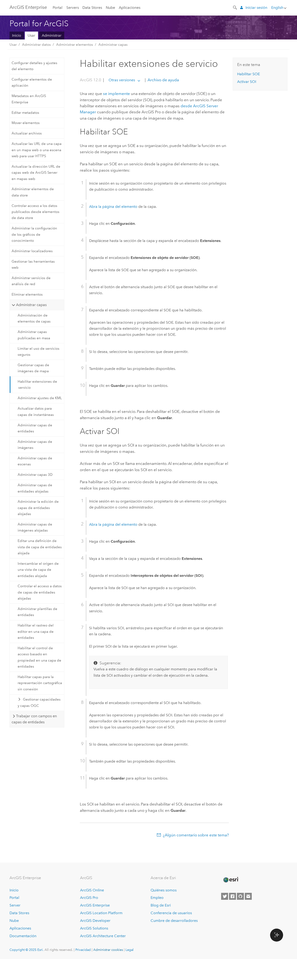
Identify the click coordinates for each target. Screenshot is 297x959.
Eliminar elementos (27, 294)
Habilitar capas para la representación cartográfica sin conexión (40, 683)
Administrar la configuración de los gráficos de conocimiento (34, 234)
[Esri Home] (231, 879)
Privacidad (83, 950)
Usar (31, 35)
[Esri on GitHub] (240, 896)
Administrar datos (36, 44)
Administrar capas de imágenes (35, 445)
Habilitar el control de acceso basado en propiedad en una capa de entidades (39, 657)
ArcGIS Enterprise (28, 7)
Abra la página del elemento (113, 206)
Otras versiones (122, 80)
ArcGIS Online (92, 890)
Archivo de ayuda (163, 80)
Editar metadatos (25, 113)
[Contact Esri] (248, 896)
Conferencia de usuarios (171, 913)
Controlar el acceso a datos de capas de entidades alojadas (40, 592)
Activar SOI (246, 81)
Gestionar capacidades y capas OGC (39, 702)
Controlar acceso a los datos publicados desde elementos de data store (35, 212)
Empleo (157, 897)
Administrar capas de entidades (35, 428)
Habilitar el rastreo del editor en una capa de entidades (36, 631)
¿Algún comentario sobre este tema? (196, 835)
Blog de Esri (161, 905)
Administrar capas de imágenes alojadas (35, 527)
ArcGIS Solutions (94, 928)
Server (15, 905)
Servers (72, 7)
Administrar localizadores (32, 251)
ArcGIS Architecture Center (103, 936)
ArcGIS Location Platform (101, 913)
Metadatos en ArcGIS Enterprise (29, 99)
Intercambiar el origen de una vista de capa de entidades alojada (38, 569)
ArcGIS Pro (89, 897)
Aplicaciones (129, 7)
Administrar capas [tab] (31, 305)
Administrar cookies (108, 950)
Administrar (51, 35)
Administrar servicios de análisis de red (31, 281)
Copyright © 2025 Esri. (27, 950)
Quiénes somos (164, 890)
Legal (130, 950)
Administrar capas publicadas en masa (34, 335)
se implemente (116, 93)
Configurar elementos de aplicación (32, 82)
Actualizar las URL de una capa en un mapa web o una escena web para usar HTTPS (36, 150)
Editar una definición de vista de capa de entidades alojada (40, 547)
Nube (110, 7)
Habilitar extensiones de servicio (37, 384)
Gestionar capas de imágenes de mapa (33, 368)
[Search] (235, 7)
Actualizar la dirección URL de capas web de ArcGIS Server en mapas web (36, 172)
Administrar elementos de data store (33, 192)
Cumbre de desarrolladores (174, 920)
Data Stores (92, 7)
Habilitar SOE (248, 74)
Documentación (23, 936)
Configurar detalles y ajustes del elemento (34, 66)
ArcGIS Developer (95, 920)
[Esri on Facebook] (232, 896)
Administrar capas (113, 44)
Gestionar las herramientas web (33, 264)
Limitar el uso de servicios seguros (38, 351)
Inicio (16, 35)
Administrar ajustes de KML (40, 398)
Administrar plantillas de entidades (37, 612)
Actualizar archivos (27, 133)
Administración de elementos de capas (34, 318)
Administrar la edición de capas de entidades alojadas (38, 507)
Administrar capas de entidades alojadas (35, 488)
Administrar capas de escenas (35, 461)
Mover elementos (26, 123)
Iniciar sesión (256, 7)
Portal (57, 7)
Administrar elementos (74, 44)
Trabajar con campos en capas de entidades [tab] (34, 719)
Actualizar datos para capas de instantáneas (36, 411)
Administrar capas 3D (35, 475)
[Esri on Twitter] (224, 896)
